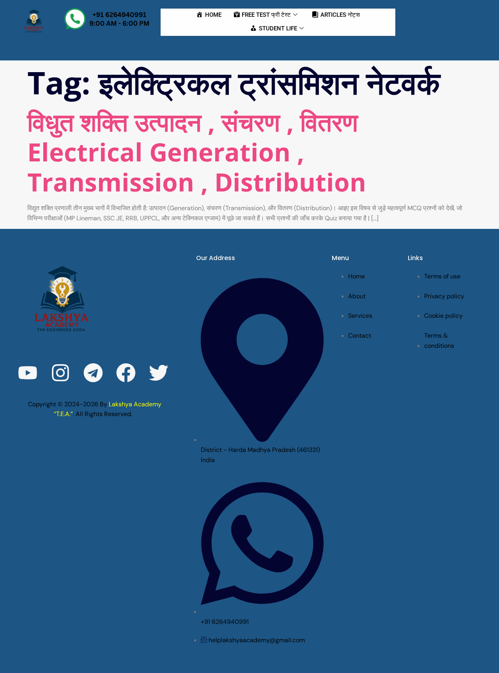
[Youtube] (27, 373)
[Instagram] (60, 373)
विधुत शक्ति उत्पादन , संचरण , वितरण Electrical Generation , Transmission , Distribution (196, 152)
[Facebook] (126, 373)
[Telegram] (93, 373)
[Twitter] (158, 373)
